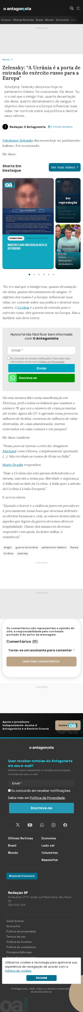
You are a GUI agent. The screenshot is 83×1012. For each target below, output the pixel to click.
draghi (8, 548)
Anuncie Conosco (22, 876)
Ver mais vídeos (63, 167)
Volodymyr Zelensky (17, 140)
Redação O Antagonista (28, 127)
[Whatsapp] (42, 825)
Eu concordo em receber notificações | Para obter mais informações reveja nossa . (40, 360)
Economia (62, 20)
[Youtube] (30, 825)
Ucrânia (23, 307)
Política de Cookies (19, 942)
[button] (29, 274)
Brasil (39, 20)
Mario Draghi (12, 465)
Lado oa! (76, 20)
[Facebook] (65, 825)
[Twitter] (18, 825)
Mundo (49, 20)
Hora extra (13, 926)
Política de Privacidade (51, 361)
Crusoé (6, 20)
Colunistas (50, 853)
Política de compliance (21, 947)
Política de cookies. (18, 971)
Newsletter (50, 860)
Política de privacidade (21, 931)
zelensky (22, 554)
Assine (63, 725)
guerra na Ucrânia (27, 548)
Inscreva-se (28, 378)
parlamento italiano (54, 548)
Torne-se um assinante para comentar (40, 650)
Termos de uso (16, 937)
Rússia (74, 548)
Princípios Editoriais (19, 952)
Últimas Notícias (23, 20)
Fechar (41, 978)
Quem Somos (15, 921)
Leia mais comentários (41, 661)
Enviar (42, 368)
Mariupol (9, 451)
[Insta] (53, 825)
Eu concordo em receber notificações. (41, 791)
